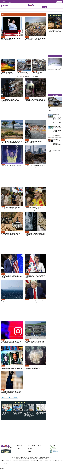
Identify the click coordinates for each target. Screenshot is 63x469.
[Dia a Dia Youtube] (7, 6)
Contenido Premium (56, 15)
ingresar (59, 1)
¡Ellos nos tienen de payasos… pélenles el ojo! (57, 152)
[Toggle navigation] (6, 1)
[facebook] (6, 447)
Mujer (29, 450)
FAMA (3, 10)
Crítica (29, 447)
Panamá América (31, 445)
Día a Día (30, 448)
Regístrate (19, 445)
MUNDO (15, 10)
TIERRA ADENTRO (23, 10)
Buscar (44, 7)
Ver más (41, 402)
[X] (8, 447)
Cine (39, 447)
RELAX (37, 10)
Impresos (40, 445)
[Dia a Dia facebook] (1, 6)
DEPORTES (9, 10)
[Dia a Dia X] (3, 6)
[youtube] (10, 447)
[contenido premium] (6, 451)
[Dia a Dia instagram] (5, 6)
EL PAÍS (32, 10)
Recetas (29, 451)
